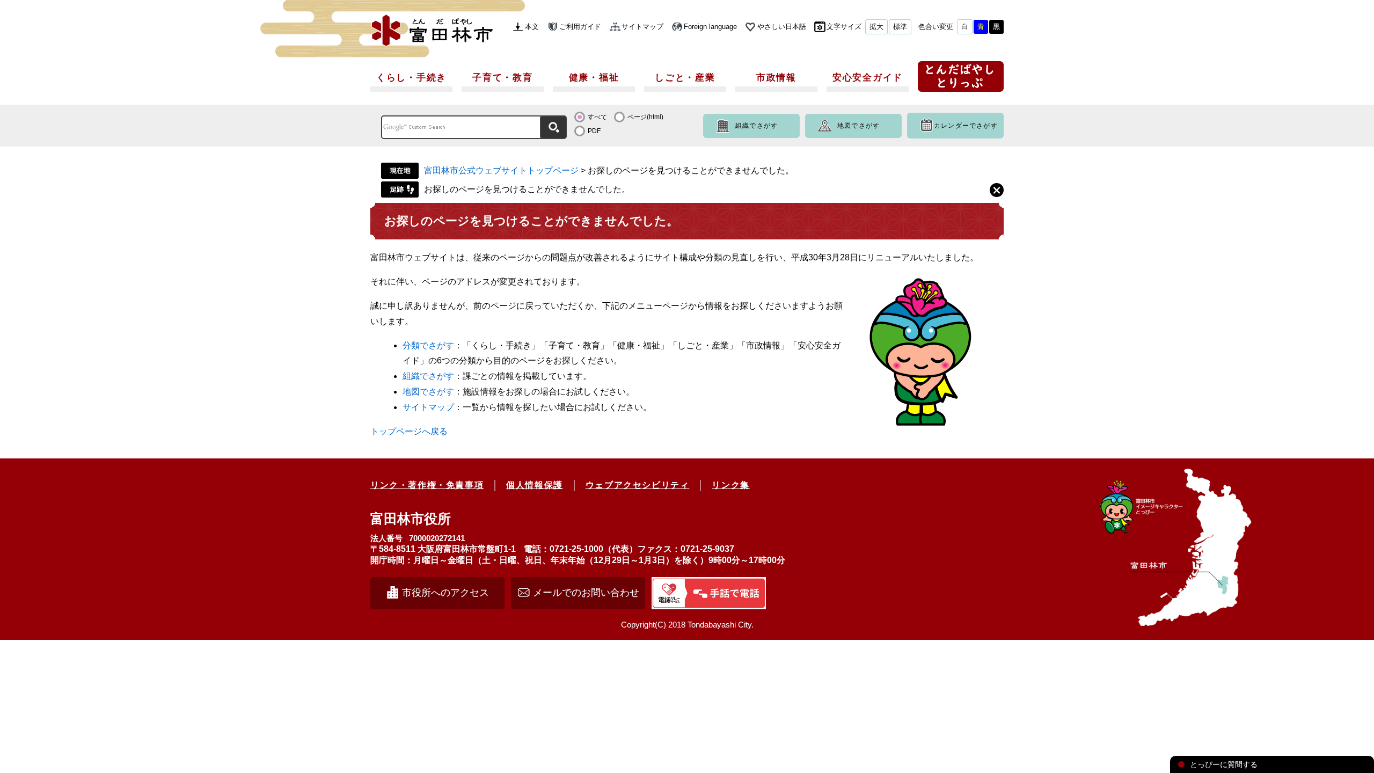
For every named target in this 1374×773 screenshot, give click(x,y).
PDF (594, 131)
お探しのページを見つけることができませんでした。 (527, 189)
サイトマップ (642, 27)
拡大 (876, 27)
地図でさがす (858, 125)
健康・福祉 (594, 77)
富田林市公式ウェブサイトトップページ (501, 170)
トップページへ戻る (409, 431)
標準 (900, 27)
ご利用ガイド (580, 27)
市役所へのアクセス (445, 592)
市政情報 (776, 77)
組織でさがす (756, 125)
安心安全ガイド (867, 77)
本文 (532, 27)
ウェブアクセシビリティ (638, 485)
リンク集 (730, 485)
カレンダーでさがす (966, 125)
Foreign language (710, 27)
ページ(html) (645, 117)
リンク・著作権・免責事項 (427, 485)
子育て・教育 (502, 77)
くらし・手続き (411, 77)
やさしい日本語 (781, 27)
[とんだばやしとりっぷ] (961, 80)
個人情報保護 (534, 485)
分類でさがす (428, 345)
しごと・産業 (685, 77)
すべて (597, 117)
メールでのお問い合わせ (586, 592)
